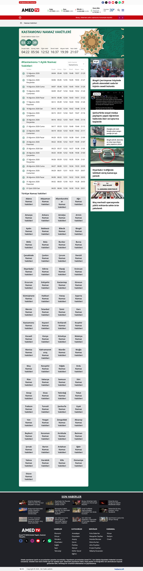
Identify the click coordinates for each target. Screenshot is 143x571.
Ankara (45, 218)
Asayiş (74, 539)
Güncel (74, 548)
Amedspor (76, 533)
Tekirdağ (62, 396)
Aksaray (78, 422)
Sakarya (45, 382)
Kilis (62, 463)
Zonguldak (62, 422)
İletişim (109, 536)
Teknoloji (57, 551)
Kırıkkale (62, 436)
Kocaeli (29, 339)
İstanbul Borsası (95, 539)
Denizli (78, 258)
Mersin (29, 312)
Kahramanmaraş (45, 353)
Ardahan (62, 449)
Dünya (56, 536)
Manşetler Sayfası (96, 536)
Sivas (45, 396)
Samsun (62, 382)
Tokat (78, 396)
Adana (29, 201)
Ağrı (78, 201)
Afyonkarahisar (62, 202)
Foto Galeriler (94, 533)
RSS (22, 569)
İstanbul (45, 312)
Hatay (62, 298)
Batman (78, 436)
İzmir (62, 312)
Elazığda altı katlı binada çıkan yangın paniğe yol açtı (114, 131)
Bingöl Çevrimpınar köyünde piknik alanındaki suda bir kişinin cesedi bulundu (107, 83)
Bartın (45, 449)
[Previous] (119, 17)
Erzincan (78, 272)
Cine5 (109, 539)
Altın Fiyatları (94, 545)
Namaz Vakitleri (30, 23)
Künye (109, 533)
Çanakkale (29, 258)
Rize (29, 382)
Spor (56, 548)
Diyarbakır (29, 272)
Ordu (78, 369)
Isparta (78, 298)
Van (29, 422)
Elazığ (62, 272)
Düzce (29, 476)
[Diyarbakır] (107, 157)
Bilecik (62, 231)
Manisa (29, 352)
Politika (75, 545)
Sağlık (56, 545)
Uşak (78, 409)
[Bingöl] (107, 68)
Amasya (29, 218)
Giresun (78, 285)
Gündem (57, 539)
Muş (29, 369)
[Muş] (107, 190)
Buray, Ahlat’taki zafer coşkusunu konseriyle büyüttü (40, 17)
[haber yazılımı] (119, 569)
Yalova (29, 463)
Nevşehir (45, 369)
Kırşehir (78, 325)
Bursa (78, 245)
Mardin (62, 352)
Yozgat (45, 422)
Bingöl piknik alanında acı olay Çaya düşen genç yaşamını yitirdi (115, 142)
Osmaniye (78, 463)
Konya (45, 339)
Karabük (45, 463)
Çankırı (45, 258)
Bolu (45, 245)
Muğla (78, 352)
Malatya (78, 339)
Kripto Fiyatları (95, 548)
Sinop (29, 396)
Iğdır (78, 449)
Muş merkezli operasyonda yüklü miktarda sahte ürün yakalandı (106, 205)
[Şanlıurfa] (107, 100)
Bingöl (78, 231)
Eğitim (74, 554)
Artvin (78, 218)
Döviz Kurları (94, 542)
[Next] (122, 17)
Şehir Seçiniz (72, 62)
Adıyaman (45, 201)
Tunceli (45, 409)
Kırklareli (62, 325)
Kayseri (45, 325)
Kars (78, 312)
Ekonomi (57, 533)
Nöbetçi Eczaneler (96, 551)
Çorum (62, 258)
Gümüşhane (28, 298)
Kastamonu (28, 325)
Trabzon (29, 409)
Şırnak (29, 449)
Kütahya (62, 339)
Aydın (29, 231)
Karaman (45, 436)
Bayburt (29, 436)
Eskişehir (45, 285)
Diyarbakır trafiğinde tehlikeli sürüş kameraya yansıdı (105, 173)
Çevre (74, 542)
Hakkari (45, 298)
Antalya (62, 218)
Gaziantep (62, 285)
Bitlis (29, 245)
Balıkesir (45, 231)
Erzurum (29, 285)
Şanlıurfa (62, 409)
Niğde (62, 369)
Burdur (62, 245)
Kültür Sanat (76, 551)
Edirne (45, 272)
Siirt (78, 382)
